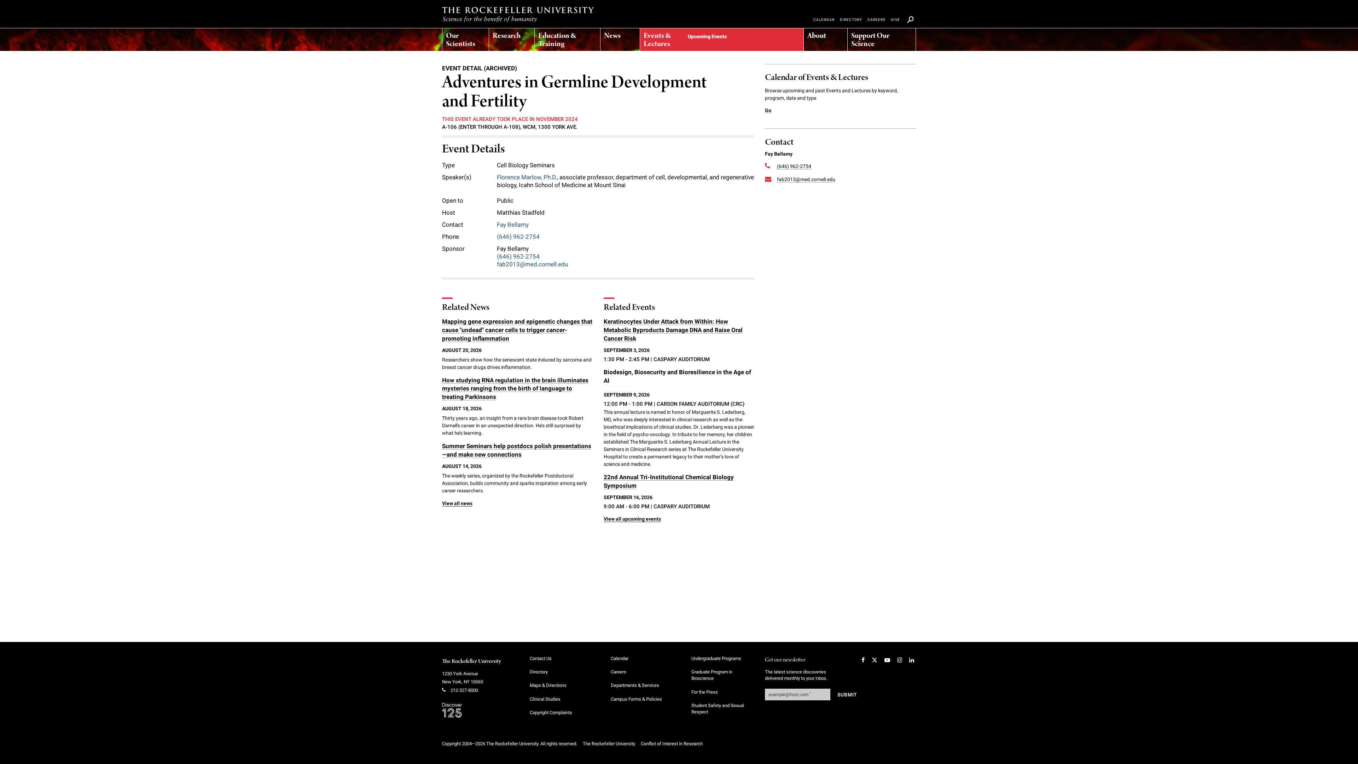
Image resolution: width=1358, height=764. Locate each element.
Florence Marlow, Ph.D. (527, 177)
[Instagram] (899, 660)
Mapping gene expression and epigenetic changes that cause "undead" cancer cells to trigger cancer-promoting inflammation (517, 330)
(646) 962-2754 (518, 236)
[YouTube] (887, 660)
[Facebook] (863, 660)
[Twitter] (874, 660)
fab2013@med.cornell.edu (532, 264)
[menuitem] (465, 37)
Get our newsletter (785, 660)
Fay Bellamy (513, 224)
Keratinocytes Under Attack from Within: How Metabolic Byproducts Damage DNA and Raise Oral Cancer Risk (673, 330)
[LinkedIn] (911, 660)
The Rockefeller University (471, 661)
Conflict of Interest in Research (672, 743)
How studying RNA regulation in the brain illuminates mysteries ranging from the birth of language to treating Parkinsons (515, 389)
